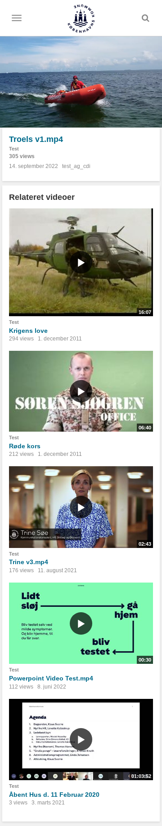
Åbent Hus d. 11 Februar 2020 (54, 794)
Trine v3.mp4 (28, 561)
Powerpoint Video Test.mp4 (51, 678)
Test (14, 148)
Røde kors (24, 446)
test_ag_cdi (76, 166)
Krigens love (28, 330)
